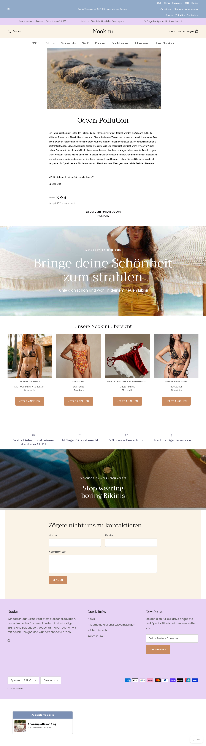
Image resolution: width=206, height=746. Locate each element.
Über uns (178, 9)
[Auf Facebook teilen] (61, 197)
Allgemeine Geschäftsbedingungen (111, 624)
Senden (58, 580)
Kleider (195, 3)
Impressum (95, 636)
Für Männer (166, 9)
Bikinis (167, 3)
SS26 (159, 3)
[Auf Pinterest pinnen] (65, 197)
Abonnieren (158, 649)
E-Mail (109, 535)
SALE (187, 3)
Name (53, 535)
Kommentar (57, 551)
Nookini (19, 688)
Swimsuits (177, 3)
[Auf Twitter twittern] (58, 197)
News (91, 619)
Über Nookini (191, 9)
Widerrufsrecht (98, 630)
